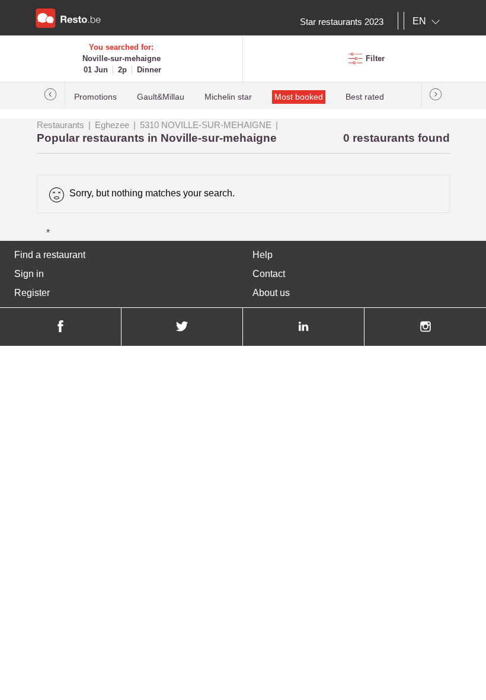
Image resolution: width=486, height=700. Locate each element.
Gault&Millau (160, 97)
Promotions (95, 97)
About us (271, 293)
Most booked (298, 97)
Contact (268, 274)
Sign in (29, 274)
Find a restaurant (49, 255)
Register (32, 293)
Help (262, 255)
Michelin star (228, 97)
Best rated (365, 97)
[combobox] (428, 21)
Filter (375, 58)
